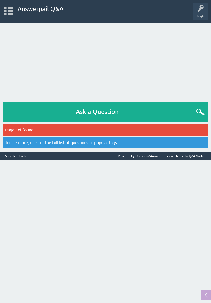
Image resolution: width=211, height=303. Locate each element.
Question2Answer (148, 156)
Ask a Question (97, 111)
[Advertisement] (105, 61)
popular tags (105, 142)
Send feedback (15, 156)
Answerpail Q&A (40, 8)
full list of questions (70, 142)
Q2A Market (197, 156)
